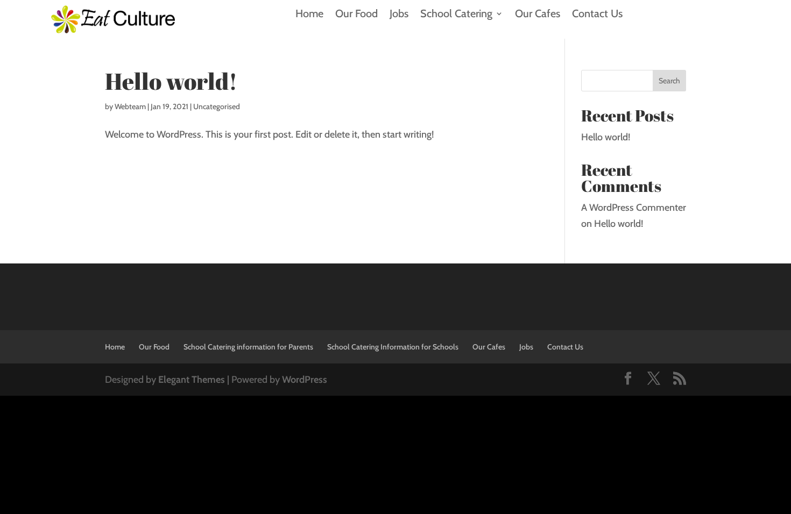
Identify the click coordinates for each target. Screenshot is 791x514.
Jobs (399, 15)
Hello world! (171, 81)
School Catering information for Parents (248, 347)
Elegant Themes (191, 380)
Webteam (130, 106)
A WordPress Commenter (633, 207)
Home (309, 15)
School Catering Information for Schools (392, 347)
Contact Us (597, 15)
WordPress (304, 380)
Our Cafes (537, 15)
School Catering (456, 15)
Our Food (356, 15)
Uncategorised (216, 106)
